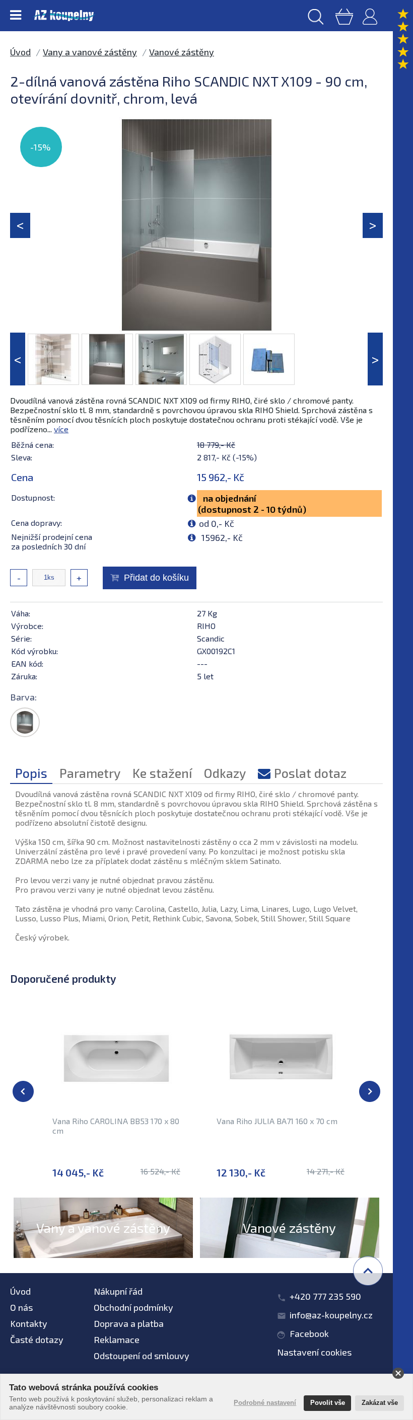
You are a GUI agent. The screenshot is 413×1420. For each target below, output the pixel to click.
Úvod (20, 51)
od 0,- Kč (216, 523)
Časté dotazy (36, 1339)
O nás (21, 1307)
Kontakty (28, 1323)
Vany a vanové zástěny (90, 51)
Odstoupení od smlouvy (141, 1355)
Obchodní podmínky (133, 1307)
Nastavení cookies (314, 1352)
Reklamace (117, 1339)
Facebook (309, 1333)
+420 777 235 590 (325, 1296)
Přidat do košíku (156, 578)
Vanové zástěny (181, 51)
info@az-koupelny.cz (331, 1314)
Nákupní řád (118, 1291)
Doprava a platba (129, 1323)
